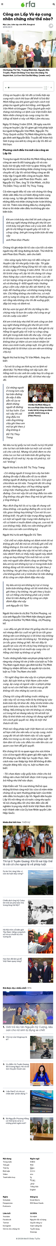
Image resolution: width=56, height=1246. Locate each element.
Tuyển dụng (34, 1229)
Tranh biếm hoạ (9, 1177)
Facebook (7, 1220)
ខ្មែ (31, 1177)
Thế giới (6, 1165)
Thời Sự (6, 1168)
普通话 (32, 1162)
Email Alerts (35, 1200)
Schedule (6, 1200)
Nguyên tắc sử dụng (38, 1220)
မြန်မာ (32, 1168)
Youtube (6, 1216)
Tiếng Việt (34, 1187)
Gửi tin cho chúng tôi (11, 1229)
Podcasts (7, 1206)
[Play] (6, 87)
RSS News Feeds (36, 1203)
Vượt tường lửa (36, 1226)
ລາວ (31, 1174)
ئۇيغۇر (32, 1183)
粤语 (31, 1165)
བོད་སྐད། (32, 1180)
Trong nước (7, 1162)
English (33, 1190)
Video (5, 1174)
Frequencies (8, 1203)
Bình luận (6, 1171)
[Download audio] (51, 87)
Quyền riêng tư (36, 1223)
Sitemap (33, 1232)
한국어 (32, 1171)
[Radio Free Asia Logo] (28, 4)
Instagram (7, 1226)
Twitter (6, 1223)
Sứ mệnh (33, 1216)
